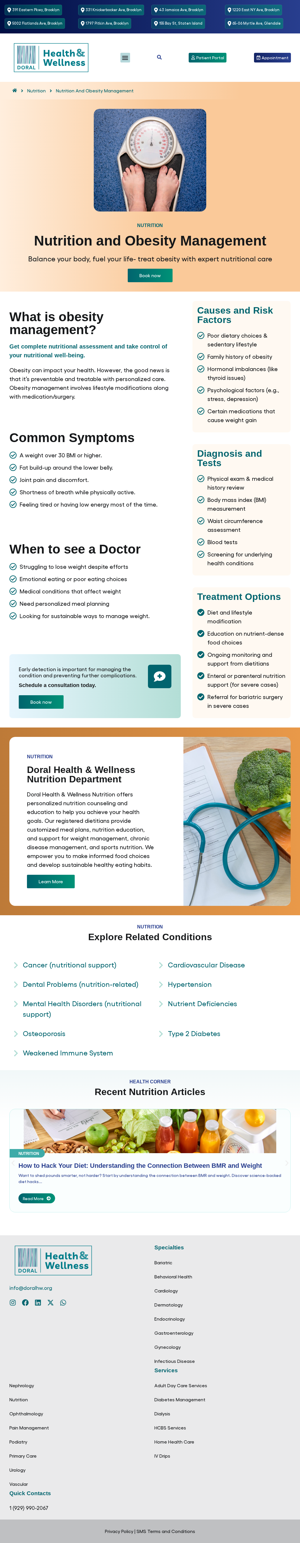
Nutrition (40, 756)
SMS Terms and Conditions (166, 1531)
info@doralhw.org (30, 1288)
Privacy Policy (119, 1531)
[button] (125, 57)
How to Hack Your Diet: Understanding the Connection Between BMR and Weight (140, 1165)
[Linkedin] (38, 1302)
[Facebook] (25, 1302)
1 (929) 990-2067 (28, 1508)
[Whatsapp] (63, 1302)
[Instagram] (12, 1302)
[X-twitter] (50, 1302)
